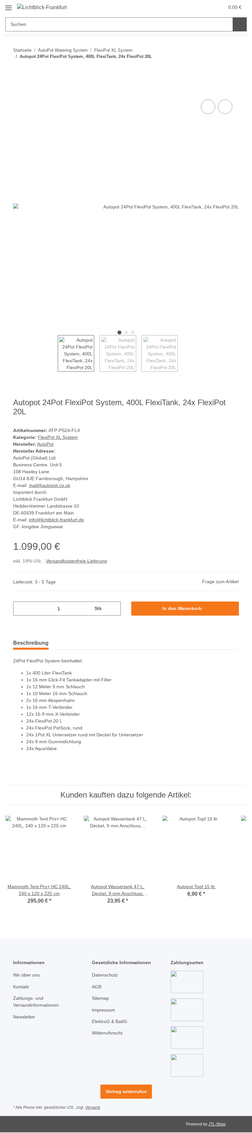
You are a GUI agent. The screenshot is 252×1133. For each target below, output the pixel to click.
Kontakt (21, 986)
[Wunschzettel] (206, 7)
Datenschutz (105, 975)
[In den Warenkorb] (18, 90)
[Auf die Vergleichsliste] (208, 106)
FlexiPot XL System (58, 437)
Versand (92, 1107)
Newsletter (24, 1016)
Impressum (103, 1010)
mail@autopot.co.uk (49, 485)
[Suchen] (240, 24)
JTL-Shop (217, 1124)
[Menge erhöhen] (113, 608)
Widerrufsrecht (107, 1032)
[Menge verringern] (20, 608)
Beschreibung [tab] (31, 643)
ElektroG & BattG (109, 1021)
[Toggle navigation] (8, 5)
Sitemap (100, 998)
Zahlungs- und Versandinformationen (36, 1002)
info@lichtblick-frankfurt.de (56, 519)
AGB (96, 986)
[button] (193, 7)
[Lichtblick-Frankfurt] (42, 7)
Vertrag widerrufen (126, 1091)
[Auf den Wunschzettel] (225, 106)
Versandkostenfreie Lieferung (76, 561)
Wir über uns (26, 975)
